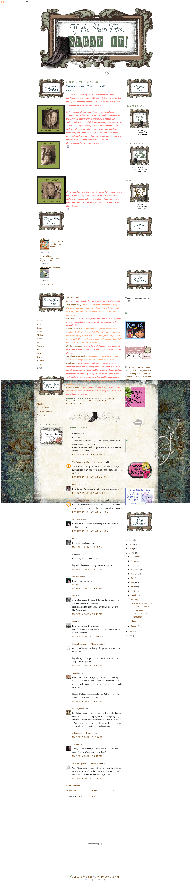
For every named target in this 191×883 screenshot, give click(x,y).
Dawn (39, 320)
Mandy (40, 404)
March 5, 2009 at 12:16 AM (88, 636)
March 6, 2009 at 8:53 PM (87, 701)
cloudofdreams (78, 744)
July (133, 578)
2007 (131, 631)
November (135, 561)
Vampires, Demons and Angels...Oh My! (49, 259)
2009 (131, 552)
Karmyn (40, 360)
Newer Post (71, 790)
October (134, 565)
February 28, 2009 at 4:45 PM (89, 477)
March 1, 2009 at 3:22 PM (87, 588)
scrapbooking (73, 403)
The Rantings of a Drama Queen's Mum (88, 462)
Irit (38, 342)
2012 (131, 540)
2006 (131, 635)
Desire (39, 331)
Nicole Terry (42, 415)
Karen (39, 327)
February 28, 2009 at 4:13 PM (89, 454)
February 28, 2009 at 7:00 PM (89, 493)
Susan (39, 349)
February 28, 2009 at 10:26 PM (90, 531)
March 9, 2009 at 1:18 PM (87, 778)
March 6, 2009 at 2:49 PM (87, 665)
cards (77, 401)
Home (94, 790)
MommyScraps (78, 708)
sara (73, 538)
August (134, 573)
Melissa (40, 335)
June (133, 582)
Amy (39, 324)
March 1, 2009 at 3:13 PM (87, 569)
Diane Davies (77, 484)
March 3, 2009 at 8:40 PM (87, 614)
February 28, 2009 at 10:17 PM (90, 512)
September (135, 569)
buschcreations (46, 283)
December (135, 556)
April (133, 590)
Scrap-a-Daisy (46, 255)
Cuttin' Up (44, 238)
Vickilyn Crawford (44, 411)
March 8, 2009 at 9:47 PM (87, 756)
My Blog (76, 584)
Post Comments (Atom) (87, 796)
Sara (74, 621)
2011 (131, 544)
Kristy (39, 356)
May (133, 586)
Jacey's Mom (77, 519)
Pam (39, 353)
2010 (131, 548)
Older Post (117, 790)
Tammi (75, 672)
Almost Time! (136, 620)
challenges (88, 401)
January (134, 626)
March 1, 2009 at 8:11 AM (87, 547)
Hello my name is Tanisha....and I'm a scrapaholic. (88, 88)
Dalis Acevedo (43, 407)
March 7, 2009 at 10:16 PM (87, 737)
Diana (39, 338)
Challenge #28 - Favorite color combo (56, 244)
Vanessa (40, 346)
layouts (99, 401)
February (135, 599)
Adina (39, 364)
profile (108, 401)
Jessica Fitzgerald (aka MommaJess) (87, 643)
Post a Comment (73, 785)
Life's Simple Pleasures (50, 267)
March (134, 595)
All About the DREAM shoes (84, 732)
